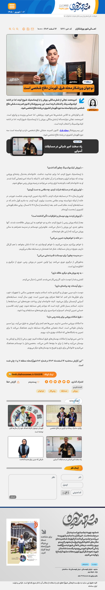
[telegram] (68, 382)
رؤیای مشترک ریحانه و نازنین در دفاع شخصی (66, 428)
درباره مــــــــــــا (94, 564)
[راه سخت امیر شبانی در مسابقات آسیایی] (64, 447)
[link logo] (80, 520)
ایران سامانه (92, 586)
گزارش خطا (11, 382)
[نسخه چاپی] (23, 29)
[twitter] (63, 382)
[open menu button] (12, 6)
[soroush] (55, 382)
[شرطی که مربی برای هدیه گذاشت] (25, 447)
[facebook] (46, 382)
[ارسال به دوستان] (32, 29)
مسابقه (64, 391)
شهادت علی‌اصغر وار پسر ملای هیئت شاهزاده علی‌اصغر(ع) (77, 16)
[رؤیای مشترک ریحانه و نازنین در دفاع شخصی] (64, 416)
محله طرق (73, 82)
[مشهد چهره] (75, 7)
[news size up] (10, 29)
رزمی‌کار (52, 391)
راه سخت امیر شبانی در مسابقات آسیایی (63, 148)
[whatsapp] (59, 382)
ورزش (75, 391)
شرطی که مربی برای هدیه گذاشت (31, 459)
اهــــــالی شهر (90, 29)
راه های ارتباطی (85, 564)
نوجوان (41, 391)
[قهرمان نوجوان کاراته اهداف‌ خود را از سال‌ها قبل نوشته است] (25, 416)
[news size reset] (14, 29)
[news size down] (17, 29)
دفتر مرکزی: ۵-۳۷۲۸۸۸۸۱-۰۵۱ (88, 576)
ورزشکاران (79, 29)
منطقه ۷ (87, 82)
